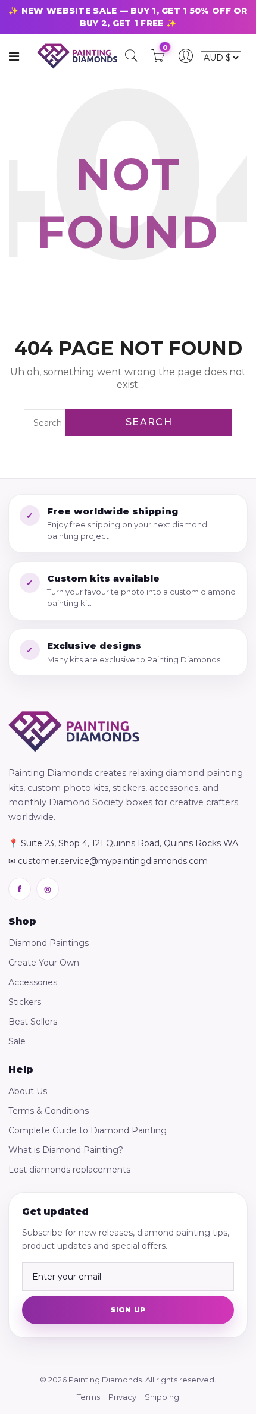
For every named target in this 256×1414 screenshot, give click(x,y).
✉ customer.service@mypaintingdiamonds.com (108, 861)
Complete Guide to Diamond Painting (87, 1130)
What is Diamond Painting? (65, 1150)
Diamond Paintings (48, 943)
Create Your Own (43, 962)
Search (149, 422)
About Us (27, 1091)
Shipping (162, 1397)
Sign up (127, 1309)
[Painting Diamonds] (73, 731)
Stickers (24, 1002)
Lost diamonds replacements (69, 1169)
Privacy (122, 1397)
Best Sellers (32, 1021)
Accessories (32, 982)
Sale (17, 1041)
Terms (88, 1397)
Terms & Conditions (48, 1110)
